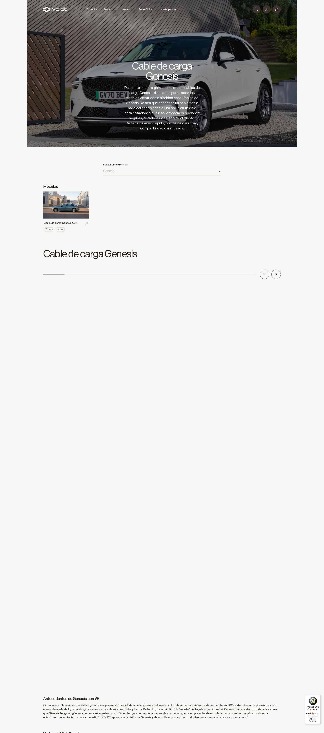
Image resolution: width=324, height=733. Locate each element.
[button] (256, 9)
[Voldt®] (55, 9)
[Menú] (319, 697)
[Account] (267, 9)
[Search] (219, 171)
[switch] (312, 720)
